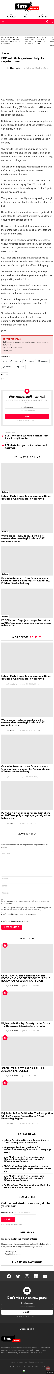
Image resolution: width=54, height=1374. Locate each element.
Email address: (27, 407)
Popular (11, 17)
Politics (5, 492)
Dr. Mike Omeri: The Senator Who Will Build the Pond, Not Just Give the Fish (27, 1186)
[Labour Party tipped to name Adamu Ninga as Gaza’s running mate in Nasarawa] (12, 30)
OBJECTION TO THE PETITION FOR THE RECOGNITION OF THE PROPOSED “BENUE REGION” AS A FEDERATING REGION (25, 978)
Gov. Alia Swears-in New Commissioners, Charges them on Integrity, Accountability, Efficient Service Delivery (25, 581)
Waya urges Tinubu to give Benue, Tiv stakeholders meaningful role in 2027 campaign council (23, 538)
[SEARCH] (51, 21)
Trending (42, 17)
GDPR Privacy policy (36, 1366)
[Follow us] (46, 21)
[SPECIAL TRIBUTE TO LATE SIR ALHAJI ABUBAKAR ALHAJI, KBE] (27, 1051)
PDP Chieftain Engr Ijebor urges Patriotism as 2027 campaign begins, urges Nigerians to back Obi (26, 623)
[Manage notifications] (48, 1368)
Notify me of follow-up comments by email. (19, 914)
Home (11, 1366)
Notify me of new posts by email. (15, 921)
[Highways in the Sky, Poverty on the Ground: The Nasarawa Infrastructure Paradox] (27, 1006)
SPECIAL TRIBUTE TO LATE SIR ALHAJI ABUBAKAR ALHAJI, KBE (22, 1069)
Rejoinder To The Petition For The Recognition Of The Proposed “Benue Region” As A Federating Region (27, 1116)
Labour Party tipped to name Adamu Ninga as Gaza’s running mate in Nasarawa (26, 497)
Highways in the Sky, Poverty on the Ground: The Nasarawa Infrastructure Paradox (26, 1024)
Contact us (21, 1366)
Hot (26, 17)
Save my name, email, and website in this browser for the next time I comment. (25, 902)
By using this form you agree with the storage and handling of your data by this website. (27, 909)
